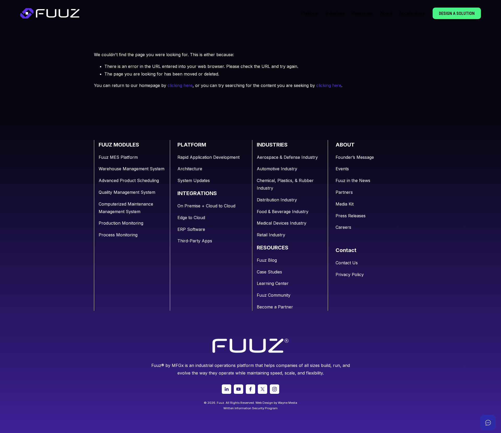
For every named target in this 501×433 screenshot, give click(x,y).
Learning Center (273, 283)
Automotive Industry (277, 168)
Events (342, 168)
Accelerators (412, 13)
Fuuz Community (273, 295)
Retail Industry (271, 234)
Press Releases (351, 215)
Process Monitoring (118, 234)
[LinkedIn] (226, 389)
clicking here (180, 85)
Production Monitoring (121, 223)
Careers (343, 227)
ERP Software (191, 229)
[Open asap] (488, 422)
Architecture (189, 168)
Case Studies (269, 271)
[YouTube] (238, 389)
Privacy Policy (350, 274)
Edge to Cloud (191, 217)
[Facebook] (250, 389)
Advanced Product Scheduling (129, 180)
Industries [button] (335, 13)
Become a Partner (275, 306)
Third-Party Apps (194, 240)
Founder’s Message (355, 157)
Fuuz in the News (353, 180)
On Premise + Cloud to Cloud (206, 205)
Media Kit (345, 204)
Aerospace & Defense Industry (287, 157)
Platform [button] (309, 13)
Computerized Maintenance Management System (126, 207)
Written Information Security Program (250, 408)
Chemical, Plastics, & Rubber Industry (285, 184)
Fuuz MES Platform (118, 157)
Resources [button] (362, 13)
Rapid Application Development (208, 157)
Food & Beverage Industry (282, 211)
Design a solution (457, 13)
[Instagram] (274, 389)
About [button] (386, 13)
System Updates (193, 180)
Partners (344, 192)
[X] (262, 389)
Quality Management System (127, 192)
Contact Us (347, 262)
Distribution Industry (277, 199)
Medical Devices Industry (281, 223)
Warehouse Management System (131, 168)
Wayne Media (287, 403)
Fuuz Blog (267, 260)
